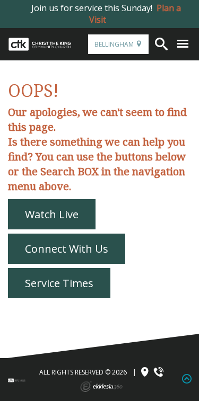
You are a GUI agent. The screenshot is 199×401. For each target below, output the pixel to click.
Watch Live (52, 214)
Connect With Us (66, 249)
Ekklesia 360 (101, 386)
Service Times (59, 283)
